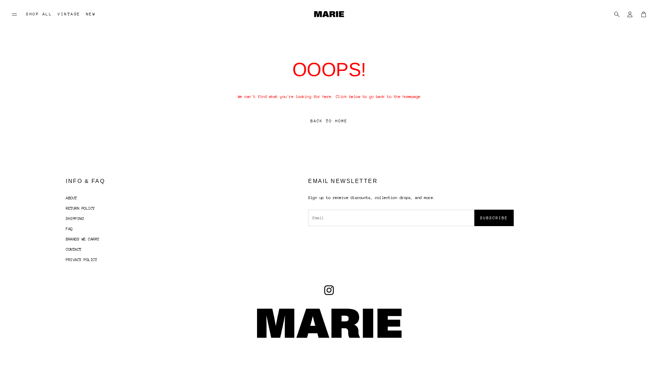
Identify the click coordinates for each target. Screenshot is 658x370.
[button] (14, 14)
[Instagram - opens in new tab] (329, 290)
